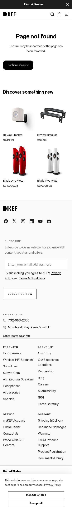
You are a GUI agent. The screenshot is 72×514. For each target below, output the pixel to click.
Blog (41, 377)
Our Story (44, 353)
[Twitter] (14, 221)
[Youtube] (40, 221)
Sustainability (47, 391)
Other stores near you (16, 336)
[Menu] (67, 14)
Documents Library (50, 458)
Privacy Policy (52, 484)
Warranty (44, 433)
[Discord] (49, 221)
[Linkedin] (32, 221)
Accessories (11, 392)
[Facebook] (6, 221)
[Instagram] (23, 221)
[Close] (67, 4)
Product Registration (52, 451)
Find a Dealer (11, 427)
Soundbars (10, 366)
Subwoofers (11, 372)
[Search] (52, 14)
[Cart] (59, 14)
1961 (41, 397)
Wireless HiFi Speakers (18, 359)
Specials (9, 399)
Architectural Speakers (18, 379)
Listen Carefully (48, 404)
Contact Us (10, 433)
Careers (43, 384)
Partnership (45, 371)
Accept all (36, 503)
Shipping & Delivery (50, 420)
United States (12, 471)
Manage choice (36, 494)
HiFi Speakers (12, 353)
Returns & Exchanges (52, 427)
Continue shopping (18, 65)
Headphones (11, 386)
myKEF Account (14, 420)
